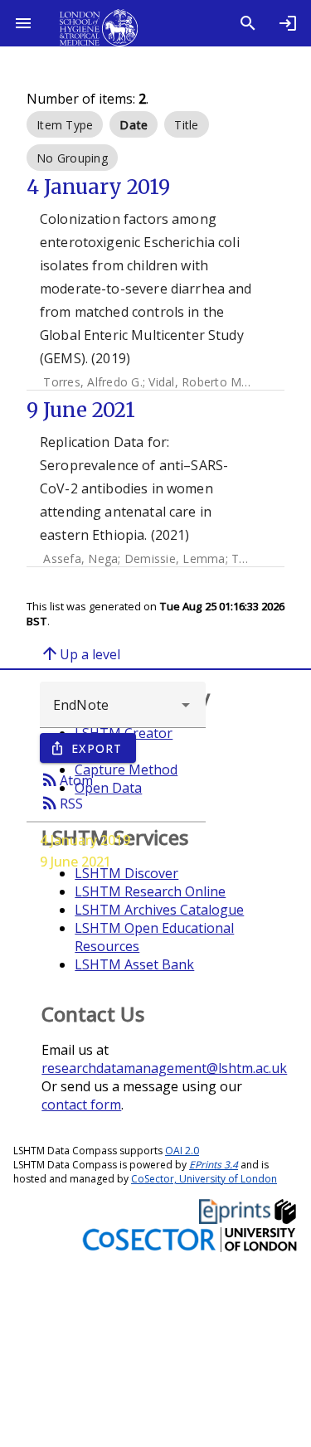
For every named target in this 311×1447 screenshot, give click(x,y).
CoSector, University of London (204, 1179)
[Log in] (288, 23)
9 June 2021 (75, 861)
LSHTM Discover (126, 873)
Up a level (80, 653)
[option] (65, 124)
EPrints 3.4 (213, 1165)
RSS (61, 803)
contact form (81, 1104)
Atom (66, 779)
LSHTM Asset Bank (134, 964)
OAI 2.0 (182, 1151)
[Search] (248, 23)
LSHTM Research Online (150, 891)
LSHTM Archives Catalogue (159, 910)
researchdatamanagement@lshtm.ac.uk (164, 1068)
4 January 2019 (85, 840)
